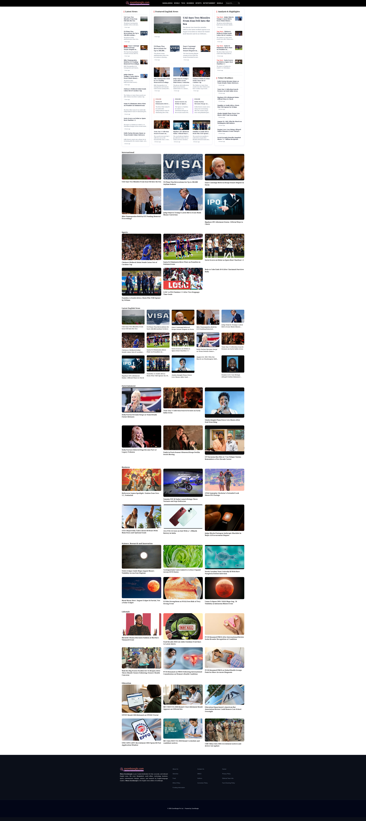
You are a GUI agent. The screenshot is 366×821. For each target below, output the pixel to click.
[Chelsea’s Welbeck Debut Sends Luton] (238, 35)
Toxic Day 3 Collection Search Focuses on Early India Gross (161, 133)
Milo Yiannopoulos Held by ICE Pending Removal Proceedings (131, 62)
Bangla (220, 3)
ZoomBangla (195, 808)
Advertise (175, 773)
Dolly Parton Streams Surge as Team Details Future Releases (134, 134)
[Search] (239, 3)
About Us (175, 769)
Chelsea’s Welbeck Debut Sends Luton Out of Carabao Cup (135, 90)
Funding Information (179, 787)
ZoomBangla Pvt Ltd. (178, 808)
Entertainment (209, 3)
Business (190, 3)
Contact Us (200, 769)
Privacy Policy (226, 773)
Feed (174, 778)
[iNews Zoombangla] (138, 3)
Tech (183, 3)
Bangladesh (168, 3)
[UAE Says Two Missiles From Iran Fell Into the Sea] (144, 21)
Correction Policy (202, 783)
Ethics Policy (176, 783)
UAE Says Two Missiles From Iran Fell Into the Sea (130, 19)
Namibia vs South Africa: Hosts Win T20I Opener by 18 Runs (201, 133)
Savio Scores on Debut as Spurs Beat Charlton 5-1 (135, 119)
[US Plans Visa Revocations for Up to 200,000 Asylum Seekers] (144, 35)
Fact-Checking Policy (228, 783)
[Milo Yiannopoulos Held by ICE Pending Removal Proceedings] (144, 64)
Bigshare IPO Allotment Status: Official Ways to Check (181, 133)
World (177, 3)
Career (224, 769)
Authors (199, 778)
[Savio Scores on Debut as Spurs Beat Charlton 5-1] (238, 64)
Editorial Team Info (227, 778)
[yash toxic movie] (162, 128)
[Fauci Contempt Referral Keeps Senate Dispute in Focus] (144, 50)
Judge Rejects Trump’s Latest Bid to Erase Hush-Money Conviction (131, 77)
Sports (198, 3)
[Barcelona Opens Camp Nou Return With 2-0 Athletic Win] (238, 50)
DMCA (199, 773)
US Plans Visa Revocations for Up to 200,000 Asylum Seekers (131, 34)
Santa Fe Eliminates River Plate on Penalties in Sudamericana (135, 105)
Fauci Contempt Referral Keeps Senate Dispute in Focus (131, 48)
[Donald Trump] (144, 78)
